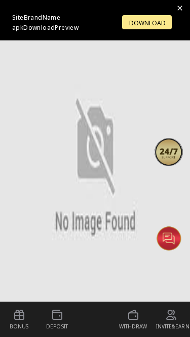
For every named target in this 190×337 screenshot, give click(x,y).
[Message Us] (169, 238)
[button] (169, 152)
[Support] (169, 152)
